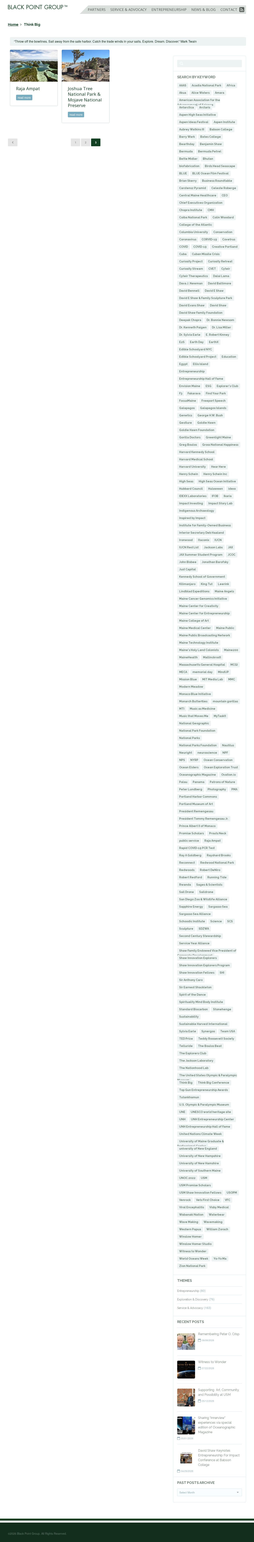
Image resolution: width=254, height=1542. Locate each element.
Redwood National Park (217, 862)
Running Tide (217, 877)
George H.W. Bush (210, 415)
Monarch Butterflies (193, 701)
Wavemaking (213, 1222)
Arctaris (204, 107)
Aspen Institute (224, 122)
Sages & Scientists (209, 884)
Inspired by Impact (192, 518)
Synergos (208, 1031)
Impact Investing (191, 503)
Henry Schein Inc (215, 474)
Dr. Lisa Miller (221, 327)
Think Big (185, 1082)
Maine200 (231, 650)
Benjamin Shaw (211, 144)
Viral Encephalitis (191, 1207)
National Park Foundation (197, 730)
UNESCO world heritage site (211, 1112)
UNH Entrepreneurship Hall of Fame (204, 1126)
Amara (219, 92)
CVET (212, 268)
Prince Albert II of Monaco (197, 826)
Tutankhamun (189, 1097)
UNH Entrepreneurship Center (212, 1119)
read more (24, 97)
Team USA (227, 1031)
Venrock (185, 1200)
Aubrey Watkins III (191, 129)
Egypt (183, 364)
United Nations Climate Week (200, 1134)
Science (216, 921)
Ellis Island (200, 364)
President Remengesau (196, 811)
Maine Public (225, 628)
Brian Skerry (188, 180)
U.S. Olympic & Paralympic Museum (204, 1104)
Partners (97, 9)
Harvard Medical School (196, 459)
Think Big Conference (213, 1082)
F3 (180, 393)
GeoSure (185, 422)
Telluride (186, 1046)
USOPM (232, 1192)
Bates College (210, 136)
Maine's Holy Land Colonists (199, 650)
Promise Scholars (191, 833)
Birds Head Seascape (220, 166)
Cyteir (225, 268)
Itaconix (203, 540)
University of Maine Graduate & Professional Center (200, 1144)
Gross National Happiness (220, 444)
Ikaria (228, 496)
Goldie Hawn (206, 422)
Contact (228, 9)
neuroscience (207, 752)
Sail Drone (186, 892)
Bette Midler (188, 158)
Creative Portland (225, 246)
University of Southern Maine (200, 1170)
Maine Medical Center (195, 628)
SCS (230, 921)
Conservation (222, 232)
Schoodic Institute (192, 921)
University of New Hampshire (200, 1156)
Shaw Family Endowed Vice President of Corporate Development (206, 953)
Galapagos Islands (213, 408)
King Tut (207, 584)
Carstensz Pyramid (192, 188)
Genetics (185, 415)
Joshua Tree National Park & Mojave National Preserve (85, 96)
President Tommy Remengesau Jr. (203, 818)
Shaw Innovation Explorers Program (204, 965)
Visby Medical (219, 1207)
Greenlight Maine (218, 437)
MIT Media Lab (212, 679)
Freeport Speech (213, 400)
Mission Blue (188, 679)
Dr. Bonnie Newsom (220, 320)
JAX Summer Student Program (200, 554)
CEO (225, 195)
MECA (183, 672)
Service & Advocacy (128, 9)
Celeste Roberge (223, 188)
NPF (225, 752)
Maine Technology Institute (198, 642)
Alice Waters (200, 92)
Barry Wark (187, 136)
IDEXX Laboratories (192, 496)
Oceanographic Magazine (197, 774)
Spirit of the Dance (192, 994)
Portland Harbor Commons (198, 796)
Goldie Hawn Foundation (196, 430)
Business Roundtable (217, 180)
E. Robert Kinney (217, 334)
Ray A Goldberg (190, 855)
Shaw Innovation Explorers (198, 958)
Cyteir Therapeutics (193, 276)
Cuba (183, 254)
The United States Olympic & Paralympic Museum (207, 1078)
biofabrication (189, 166)
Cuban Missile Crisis (205, 254)
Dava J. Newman (191, 283)
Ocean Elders (188, 767)
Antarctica (186, 107)
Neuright (185, 752)
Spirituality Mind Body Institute (201, 1002)
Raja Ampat (28, 88)
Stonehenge (222, 1009)
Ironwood (186, 540)
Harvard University (192, 466)
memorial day (202, 672)
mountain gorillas (225, 701)
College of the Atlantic (195, 224)
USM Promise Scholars (195, 1185)
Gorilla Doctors (189, 437)
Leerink (223, 584)
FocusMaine (187, 400)
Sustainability (189, 1016)
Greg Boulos (188, 444)
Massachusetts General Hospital (202, 664)
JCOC (231, 554)
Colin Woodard (223, 217)
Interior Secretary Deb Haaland (201, 532)
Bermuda (186, 151)
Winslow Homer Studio (195, 1244)
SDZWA (204, 928)
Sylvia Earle (187, 1031)
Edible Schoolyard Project (197, 356)
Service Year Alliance (194, 943)
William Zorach (217, 1229)
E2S (182, 342)
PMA (234, 789)
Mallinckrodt (212, 657)
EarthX (213, 342)
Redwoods (186, 870)
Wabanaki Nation (191, 1214)
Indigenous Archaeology (196, 510)
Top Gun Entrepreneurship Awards (203, 1090)
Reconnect (187, 862)
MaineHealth (188, 657)
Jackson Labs (213, 547)
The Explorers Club (192, 1053)
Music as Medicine (202, 708)
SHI (222, 972)
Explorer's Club (227, 386)
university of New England (198, 1148)
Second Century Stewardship (200, 936)
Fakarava (194, 393)
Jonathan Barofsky (215, 562)
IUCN (218, 540)
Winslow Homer (190, 1236)
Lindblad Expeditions (194, 591)
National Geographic (194, 723)
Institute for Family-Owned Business (205, 525)
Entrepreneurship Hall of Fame (201, 378)
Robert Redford (190, 877)
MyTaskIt (220, 716)
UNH (182, 1119)
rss (241, 11)
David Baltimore (219, 283)
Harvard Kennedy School (197, 452)
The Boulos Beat (210, 1046)
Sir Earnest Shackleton (195, 987)
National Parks (189, 738)
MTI (181, 708)
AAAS (182, 85)
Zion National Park (192, 1266)
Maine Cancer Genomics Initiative (203, 598)
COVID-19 (200, 246)
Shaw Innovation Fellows (196, 972)
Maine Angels (224, 591)
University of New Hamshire (199, 1163)
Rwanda (185, 884)
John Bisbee (187, 562)
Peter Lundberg (190, 789)
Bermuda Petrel (209, 151)
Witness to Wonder (192, 1251)
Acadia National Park (206, 85)
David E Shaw (214, 290)
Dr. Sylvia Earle (189, 334)
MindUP (223, 672)
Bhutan (208, 158)
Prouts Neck (217, 833)
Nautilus (228, 745)
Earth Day (197, 342)
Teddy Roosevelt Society (216, 1038)
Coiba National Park (193, 217)
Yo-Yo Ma (220, 1258)
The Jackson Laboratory (196, 1060)
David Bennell (189, 290)
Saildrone (206, 892)
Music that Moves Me (193, 716)
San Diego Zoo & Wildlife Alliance (203, 899)
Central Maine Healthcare (197, 195)
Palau (183, 782)
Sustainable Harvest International (203, 1024)
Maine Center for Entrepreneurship (204, 613)
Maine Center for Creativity (198, 606)
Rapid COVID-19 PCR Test (197, 848)
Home (13, 24)
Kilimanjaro (187, 584)
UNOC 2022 (187, 1178)
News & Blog (203, 9)
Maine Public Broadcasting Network (204, 635)
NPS (182, 760)
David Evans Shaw (192, 305)
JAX (230, 547)
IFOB (215, 496)
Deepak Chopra (190, 320)
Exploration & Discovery (192, 1299)
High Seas (186, 481)
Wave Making (188, 1222)
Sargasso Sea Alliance (195, 914)
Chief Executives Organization (200, 202)
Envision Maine (189, 386)
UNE (182, 1112)
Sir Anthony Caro (191, 980)
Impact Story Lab (220, 503)
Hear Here (218, 466)
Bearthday (186, 144)
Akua (182, 92)
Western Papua (190, 1229)
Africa (231, 85)
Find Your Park (216, 393)
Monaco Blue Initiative (195, 694)
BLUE (183, 173)
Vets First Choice (207, 1200)
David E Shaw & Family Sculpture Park (205, 298)
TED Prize (186, 1038)
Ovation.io (228, 774)
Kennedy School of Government (202, 576)
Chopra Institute (190, 210)
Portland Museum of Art (196, 804)
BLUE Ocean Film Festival (210, 173)
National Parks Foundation (198, 745)
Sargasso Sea (218, 906)
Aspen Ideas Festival (193, 122)
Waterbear (216, 1214)
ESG (208, 386)
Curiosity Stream (191, 268)
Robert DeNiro (210, 870)
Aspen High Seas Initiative (197, 114)
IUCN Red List (189, 547)
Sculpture (186, 928)
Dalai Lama (221, 276)
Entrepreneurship (169, 9)
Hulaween (215, 488)
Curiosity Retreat (220, 261)
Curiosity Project (191, 261)
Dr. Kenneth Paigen (193, 327)
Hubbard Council (191, 488)
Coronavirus (187, 239)
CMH (211, 210)
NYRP (194, 760)
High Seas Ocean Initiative (217, 481)
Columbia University (193, 232)
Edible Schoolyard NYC (195, 349)
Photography (217, 789)
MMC (231, 679)
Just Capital (187, 569)
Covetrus (228, 239)
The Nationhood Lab (193, 1068)
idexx (232, 488)
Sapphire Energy (191, 906)
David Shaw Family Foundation (200, 312)
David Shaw (218, 305)
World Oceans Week (193, 1258)
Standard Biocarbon (193, 1009)
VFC (227, 1200)
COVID (183, 246)
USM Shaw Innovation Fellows (200, 1192)
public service (189, 840)
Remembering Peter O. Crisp (219, 1334)
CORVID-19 (209, 239)
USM (204, 1178)
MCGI (234, 664)
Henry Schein (188, 474)
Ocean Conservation (218, 760)
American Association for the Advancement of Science (198, 102)
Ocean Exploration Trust (221, 767)
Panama (198, 782)
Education (229, 356)
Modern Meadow (191, 686)
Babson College (221, 129)
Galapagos (187, 408)
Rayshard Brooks (219, 855)
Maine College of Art (194, 620)
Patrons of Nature (222, 782)
